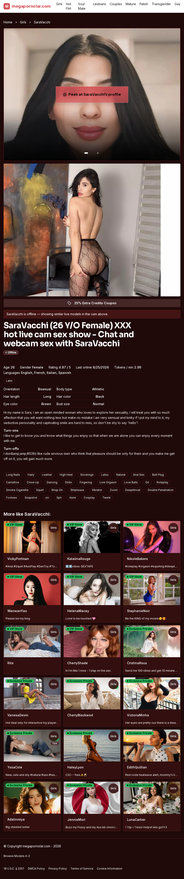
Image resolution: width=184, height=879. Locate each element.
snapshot (31, 497)
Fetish (144, 4)
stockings (87, 474)
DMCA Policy (36, 868)
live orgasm (108, 482)
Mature (131, 4)
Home (8, 22)
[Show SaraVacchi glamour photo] (98, 153)
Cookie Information (109, 868)
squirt (40, 490)
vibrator (97, 490)
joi (47, 497)
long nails (13, 474)
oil (147, 482)
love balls (131, 482)
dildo (68, 482)
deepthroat (132, 490)
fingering (86, 482)
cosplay (89, 497)
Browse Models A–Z (17, 856)
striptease (77, 490)
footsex (11, 497)
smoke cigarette (17, 490)
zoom (114, 490)
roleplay (162, 482)
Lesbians (99, 4)
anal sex (139, 474)
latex (105, 474)
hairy (31, 474)
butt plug (158, 474)
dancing (52, 482)
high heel (66, 474)
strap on (57, 490)
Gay (177, 4)
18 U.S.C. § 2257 (14, 868)
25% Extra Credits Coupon (98, 304)
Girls (59, 4)
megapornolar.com (28, 6)
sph (59, 497)
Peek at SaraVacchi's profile (97, 96)
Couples (116, 4)
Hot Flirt (68, 6)
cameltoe (12, 482)
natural (120, 474)
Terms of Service (81, 868)
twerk (106, 497)
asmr (72, 497)
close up (33, 482)
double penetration (160, 490)
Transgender (161, 4)
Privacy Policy (57, 868)
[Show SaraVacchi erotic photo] (86, 153)
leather (47, 474)
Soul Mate (81, 6)
